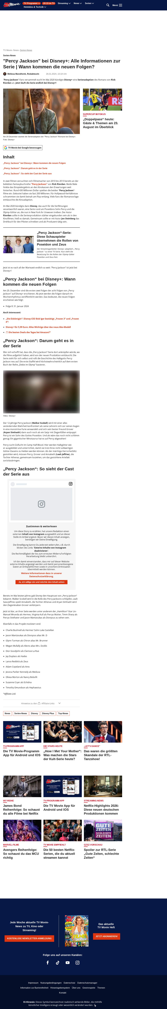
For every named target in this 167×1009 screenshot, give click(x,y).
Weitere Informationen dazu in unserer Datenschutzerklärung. (41, 575)
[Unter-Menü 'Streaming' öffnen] (69, 3)
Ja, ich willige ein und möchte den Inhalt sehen (41, 582)
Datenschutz (69, 983)
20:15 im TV (49, 3)
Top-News (63, 713)
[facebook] (48, 963)
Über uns (76, 988)
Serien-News (26, 50)
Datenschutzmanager (87, 983)
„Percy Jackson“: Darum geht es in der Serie (25, 168)
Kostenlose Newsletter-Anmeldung (29, 938)
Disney (34, 713)
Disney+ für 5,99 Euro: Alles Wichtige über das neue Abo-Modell (38, 327)
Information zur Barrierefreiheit (34, 988)
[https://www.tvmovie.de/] (12, 5)
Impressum (33, 983)
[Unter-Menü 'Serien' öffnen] (93, 3)
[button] (41, 164)
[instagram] (77, 963)
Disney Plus (48, 713)
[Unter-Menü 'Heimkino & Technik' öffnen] (45, 7)
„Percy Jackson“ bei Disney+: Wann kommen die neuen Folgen (34, 163)
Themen (101, 988)
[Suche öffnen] (107, 5)
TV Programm (30, 3)
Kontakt (62, 993)
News (76, 3)
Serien (88, 3)
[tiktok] (58, 963)
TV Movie (7, 50)
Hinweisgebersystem (60, 988)
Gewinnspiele (88, 988)
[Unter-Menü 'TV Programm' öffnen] (39, 3)
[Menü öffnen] (120, 5)
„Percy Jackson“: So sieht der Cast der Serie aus (27, 173)
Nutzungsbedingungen (51, 983)
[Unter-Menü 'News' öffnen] (81, 3)
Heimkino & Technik (34, 7)
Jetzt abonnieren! (107, 936)
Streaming (63, 3)
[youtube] (67, 963)
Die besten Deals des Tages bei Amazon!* (30, 332)
